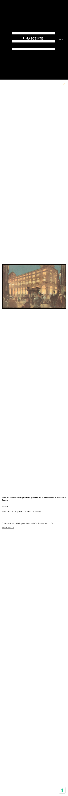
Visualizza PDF (8, 528)
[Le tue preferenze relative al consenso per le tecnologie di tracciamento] (62, 790)
